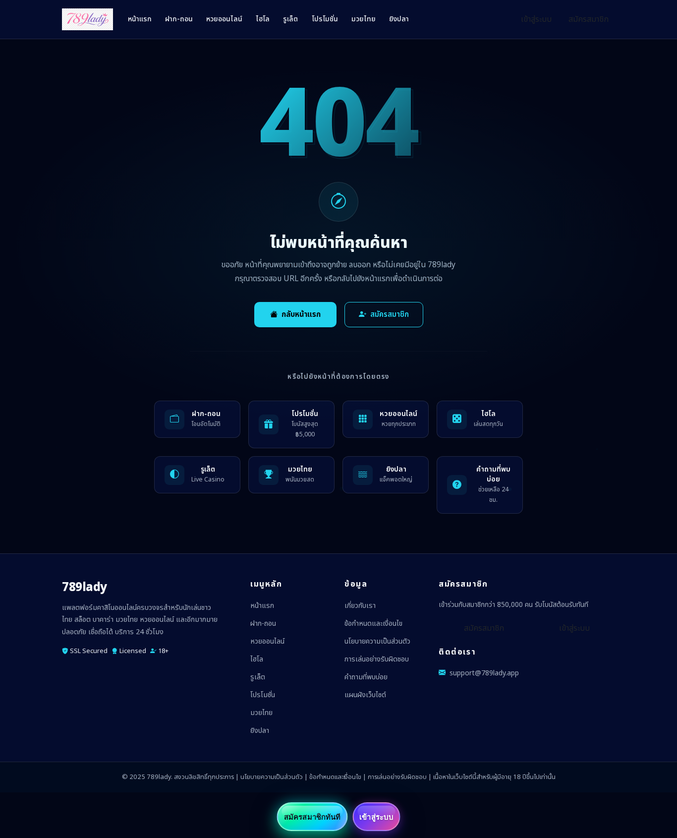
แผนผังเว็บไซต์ (365, 695)
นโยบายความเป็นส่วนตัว (377, 641)
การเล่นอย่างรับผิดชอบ (376, 659)
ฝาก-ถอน (179, 19)
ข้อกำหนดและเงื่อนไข (373, 623)
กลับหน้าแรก (301, 314)
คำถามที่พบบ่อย (366, 677)
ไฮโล (263, 19)
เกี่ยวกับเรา (360, 605)
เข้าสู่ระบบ (536, 19)
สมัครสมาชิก (588, 19)
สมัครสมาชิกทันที (312, 817)
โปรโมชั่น (325, 19)
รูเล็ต (290, 19)
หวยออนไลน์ (224, 19)
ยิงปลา (399, 19)
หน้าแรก (140, 19)
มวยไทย (363, 19)
